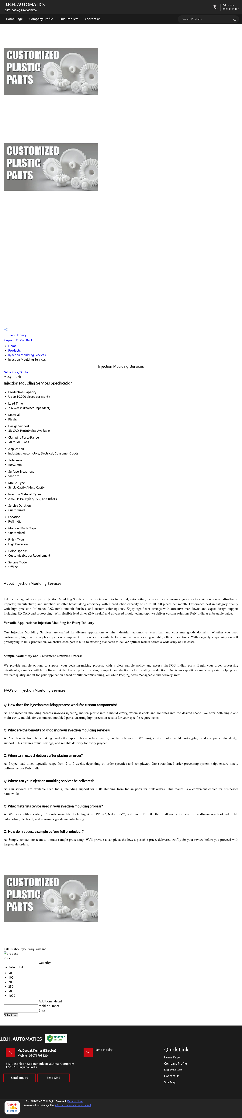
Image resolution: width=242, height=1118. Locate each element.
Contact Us (93, 19)
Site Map (170, 1082)
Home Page (14, 19)
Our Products (69, 19)
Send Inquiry (17, 335)
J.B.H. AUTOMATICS (25, 7)
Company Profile (41, 19)
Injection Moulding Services (27, 355)
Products (14, 350)
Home (12, 346)
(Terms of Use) (75, 1101)
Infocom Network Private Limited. (73, 1105)
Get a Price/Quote (16, 372)
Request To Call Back (18, 340)
